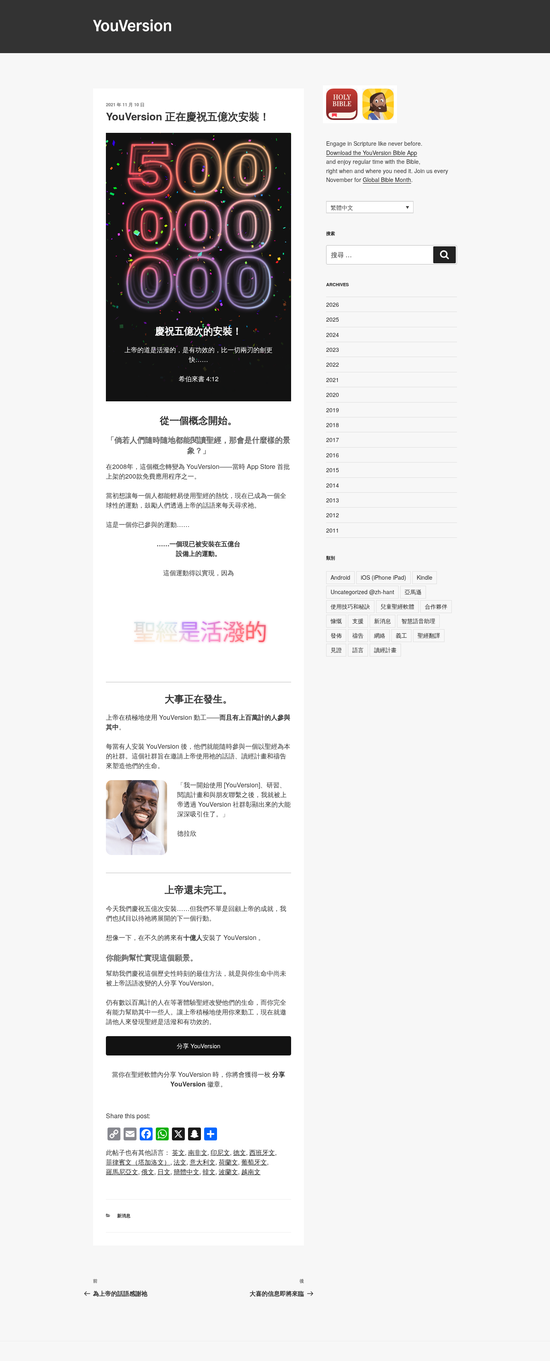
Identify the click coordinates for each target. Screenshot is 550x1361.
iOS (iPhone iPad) (383, 577)
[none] (370, 207)
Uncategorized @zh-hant (362, 592)
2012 (332, 515)
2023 (332, 349)
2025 (332, 319)
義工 (401, 635)
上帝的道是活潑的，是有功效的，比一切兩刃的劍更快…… (198, 354)
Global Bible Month (387, 180)
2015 (332, 470)
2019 (332, 410)
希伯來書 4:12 (199, 378)
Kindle (424, 577)
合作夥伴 (436, 606)
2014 (332, 485)
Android (340, 577)
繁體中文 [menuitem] (342, 208)
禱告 (358, 635)
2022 (332, 364)
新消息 (123, 1215)
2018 (332, 425)
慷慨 (336, 621)
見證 (336, 650)
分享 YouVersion (198, 1045)
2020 (332, 394)
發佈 (336, 635)
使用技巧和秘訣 (350, 606)
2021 (332, 380)
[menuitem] (178, 1152)
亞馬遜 (413, 592)
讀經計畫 (385, 650)
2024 (332, 334)
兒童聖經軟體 (397, 606)
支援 (358, 621)
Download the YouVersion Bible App (371, 153)
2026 (332, 304)
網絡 (379, 635)
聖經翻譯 (429, 635)
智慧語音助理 (418, 621)
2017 (332, 440)
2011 (332, 530)
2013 (332, 500)
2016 (332, 455)
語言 (358, 650)
